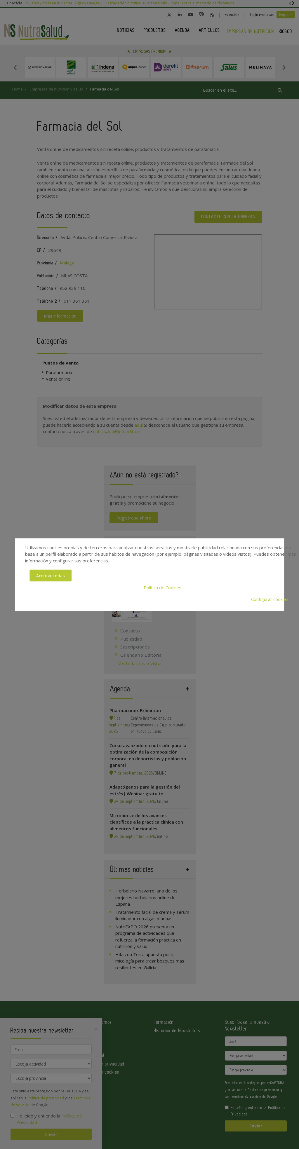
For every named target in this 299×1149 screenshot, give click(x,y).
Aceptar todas (50, 575)
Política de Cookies (162, 587)
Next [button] (284, 67)
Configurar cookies (269, 599)
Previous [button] (15, 67)
